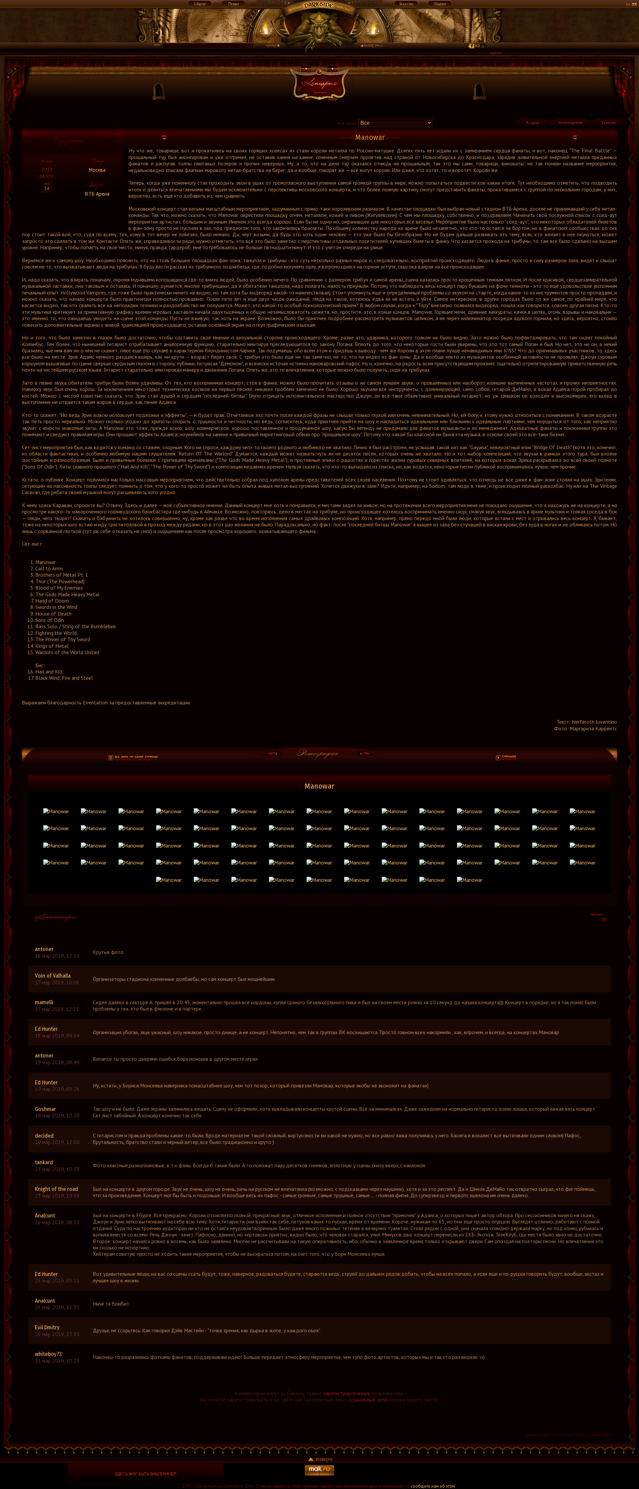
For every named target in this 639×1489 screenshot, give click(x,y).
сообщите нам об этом (433, 1486)
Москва (97, 169)
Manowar (319, 786)
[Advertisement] (493, 1474)
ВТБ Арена (97, 193)
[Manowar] (56, 811)
